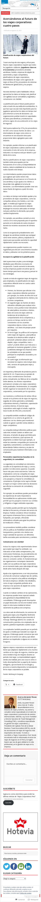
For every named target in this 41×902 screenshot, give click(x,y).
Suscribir (8, 803)
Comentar (28, 780)
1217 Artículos (24, 699)
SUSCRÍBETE (9, 788)
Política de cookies (25, 893)
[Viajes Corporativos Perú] (20, 3)
